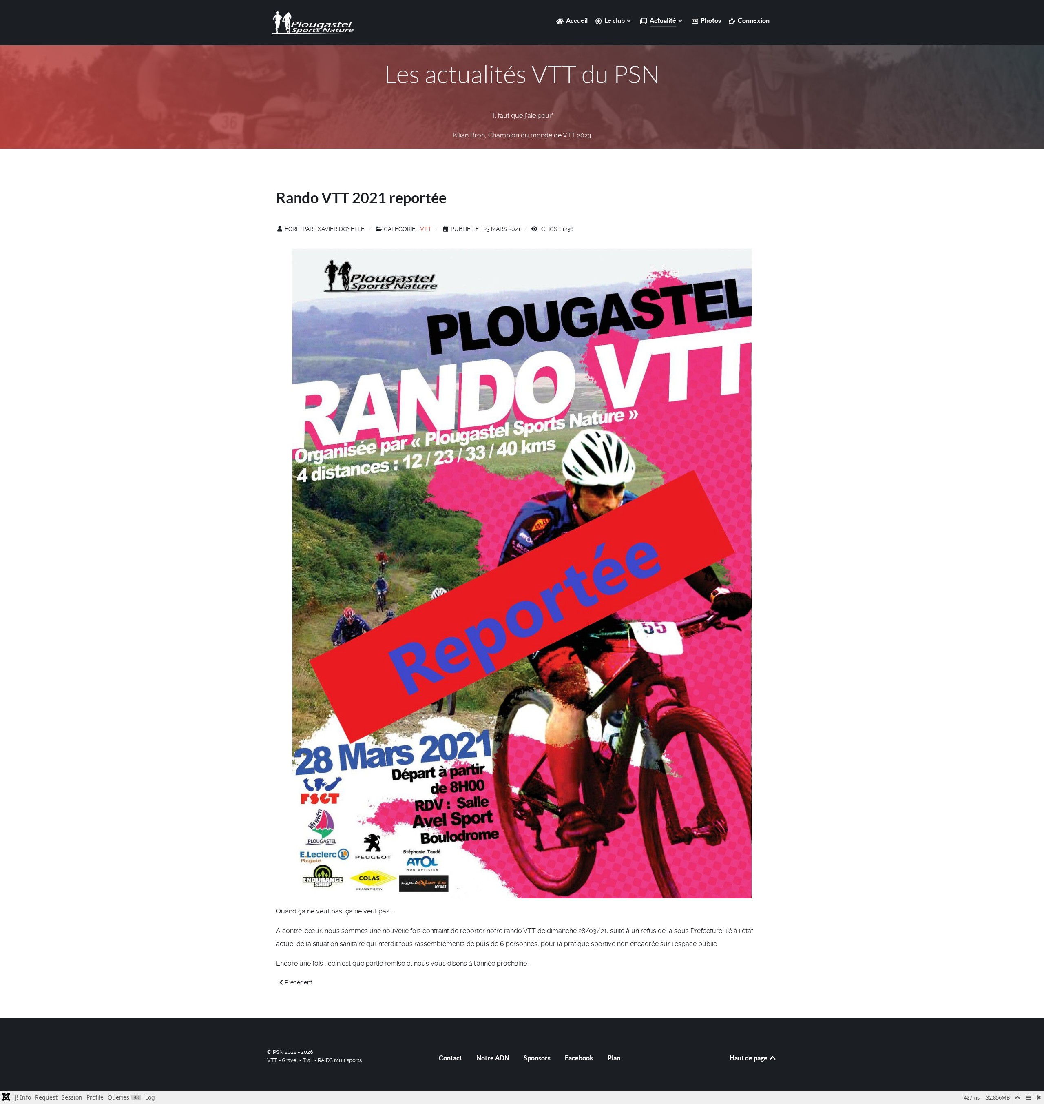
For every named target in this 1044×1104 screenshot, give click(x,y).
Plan (614, 1058)
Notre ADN (492, 1058)
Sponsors (537, 1058)
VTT (425, 229)
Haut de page (749, 1058)
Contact (450, 1058)
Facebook (579, 1058)
